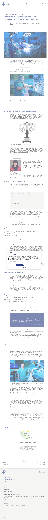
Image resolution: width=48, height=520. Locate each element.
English (11, 252)
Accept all (19, 265)
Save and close (24, 267)
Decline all (28, 265)
